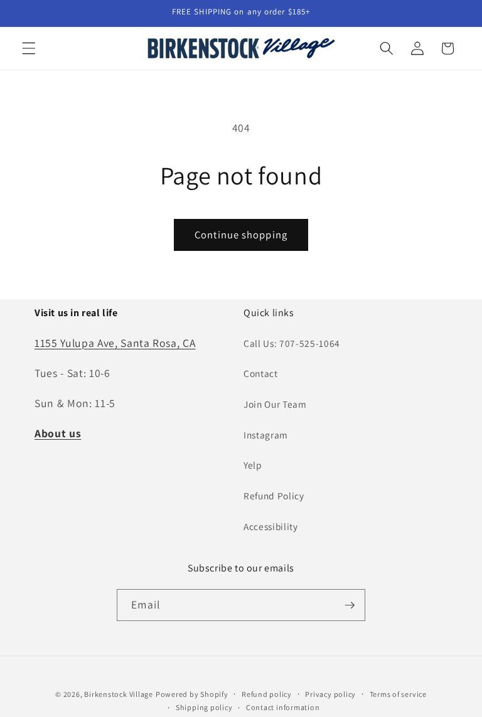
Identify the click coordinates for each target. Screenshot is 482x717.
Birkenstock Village (118, 694)
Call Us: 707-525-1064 (292, 343)
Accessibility (271, 526)
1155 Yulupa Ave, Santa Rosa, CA (115, 343)
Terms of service (398, 694)
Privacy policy (330, 694)
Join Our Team (275, 404)
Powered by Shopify (192, 694)
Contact (261, 373)
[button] (29, 48)
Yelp (253, 465)
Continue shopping (241, 235)
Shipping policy (204, 707)
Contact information (283, 707)
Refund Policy (274, 495)
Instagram (266, 434)
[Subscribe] (350, 605)
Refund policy (267, 694)
